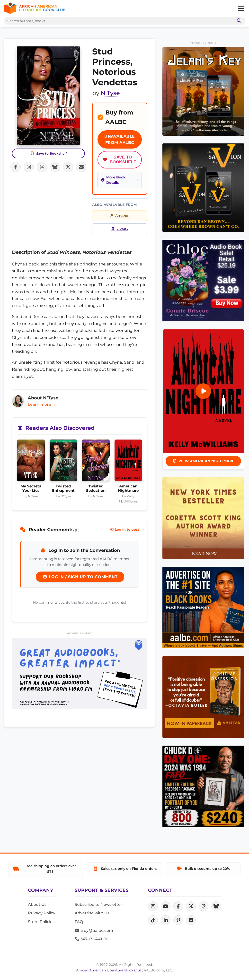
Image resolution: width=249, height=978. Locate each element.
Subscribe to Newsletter (98, 904)
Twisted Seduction (96, 488)
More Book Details (115, 180)
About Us (37, 904)
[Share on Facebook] (15, 167)
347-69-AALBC (94, 939)
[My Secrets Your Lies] (31, 462)
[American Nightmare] (128, 462)
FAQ (79, 921)
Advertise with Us (92, 913)
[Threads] (203, 906)
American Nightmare (128, 488)
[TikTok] (153, 920)
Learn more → (42, 404)
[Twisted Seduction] (96, 462)
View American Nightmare (206, 461)
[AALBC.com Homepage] (34, 8)
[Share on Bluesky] (55, 167)
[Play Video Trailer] (203, 391)
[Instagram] (153, 906)
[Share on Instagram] (29, 167)
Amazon (122, 216)
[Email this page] (81, 167)
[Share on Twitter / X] (68, 167)
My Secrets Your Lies (30, 488)
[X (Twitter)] (191, 906)
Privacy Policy (41, 913)
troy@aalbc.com (96, 930)
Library (122, 228)
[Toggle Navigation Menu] (241, 8)
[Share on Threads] (42, 167)
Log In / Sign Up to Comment (82, 576)
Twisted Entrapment (63, 488)
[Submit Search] (238, 20)
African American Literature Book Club (109, 970)
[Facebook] (178, 906)
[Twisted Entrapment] (63, 462)
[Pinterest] (178, 920)
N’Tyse (110, 93)
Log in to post (126, 529)
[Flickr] (191, 920)
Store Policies (41, 921)
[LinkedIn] (165, 920)
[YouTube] (165, 906)
